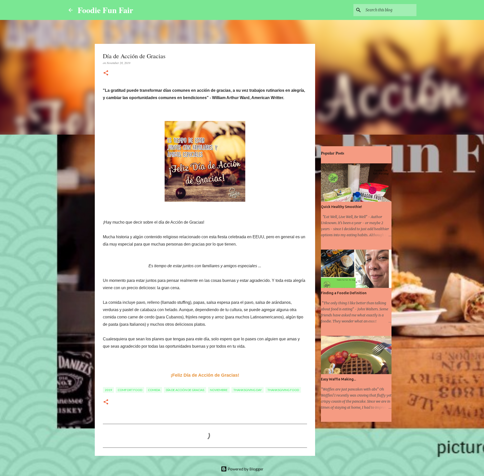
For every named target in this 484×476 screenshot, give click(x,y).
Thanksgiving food (283, 390)
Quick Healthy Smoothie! (341, 207)
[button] (106, 73)
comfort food (130, 390)
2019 (108, 390)
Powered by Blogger (245, 468)
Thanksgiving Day (247, 390)
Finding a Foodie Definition (344, 293)
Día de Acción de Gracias (185, 390)
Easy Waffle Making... (338, 379)
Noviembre (219, 390)
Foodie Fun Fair (105, 10)
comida (154, 390)
